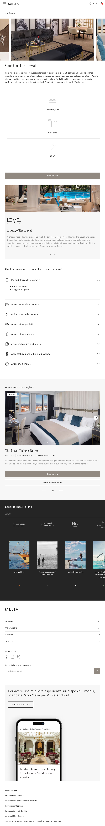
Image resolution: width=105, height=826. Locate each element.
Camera (12, 13)
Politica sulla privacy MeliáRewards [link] (21, 800)
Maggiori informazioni (52, 482)
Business (9, 635)
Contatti (9, 642)
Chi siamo (9, 621)
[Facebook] (7, 657)
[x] (18, 657)
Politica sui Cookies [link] (14, 806)
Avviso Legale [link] (11, 790)
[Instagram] (12, 657)
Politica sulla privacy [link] (14, 795)
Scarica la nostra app (20, 704)
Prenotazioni (11, 628)
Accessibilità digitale (14, 816)
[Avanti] (61, 491)
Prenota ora (52, 175)
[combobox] (95, 3)
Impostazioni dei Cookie (16, 811)
